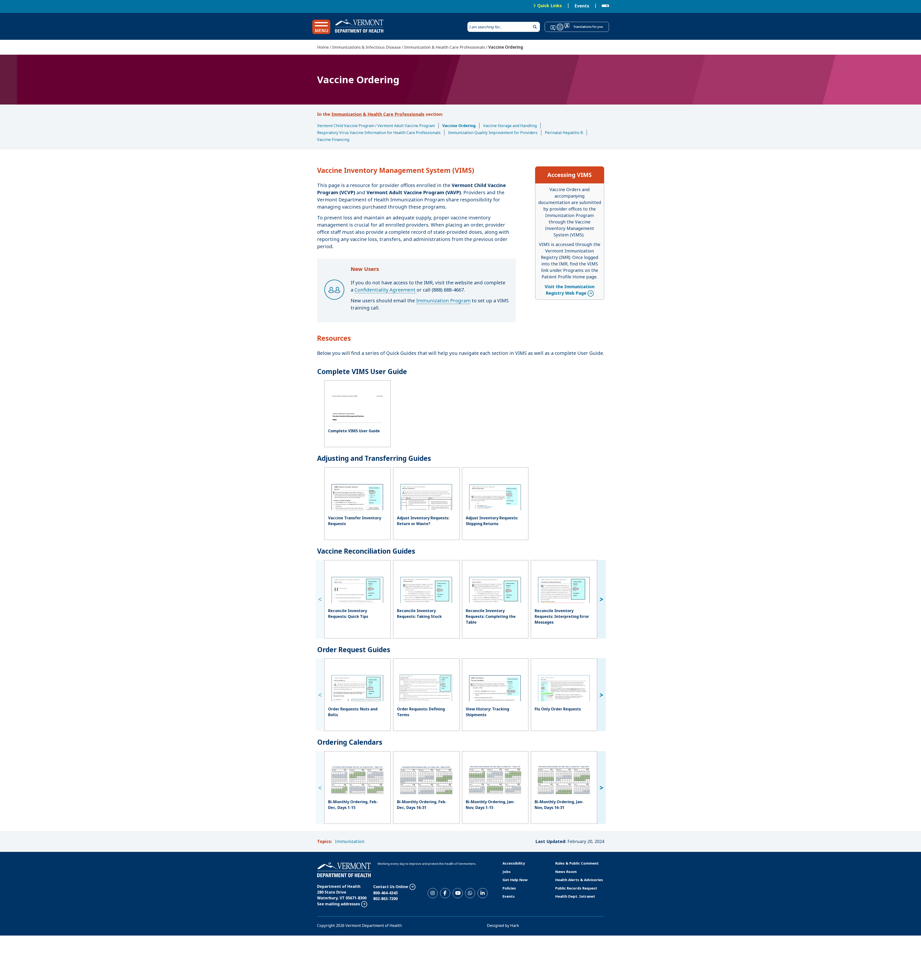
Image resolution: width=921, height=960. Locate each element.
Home (323, 47)
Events (581, 6)
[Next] (601, 599)
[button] (321, 27)
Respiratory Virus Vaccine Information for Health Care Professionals (379, 132)
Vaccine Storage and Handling (510, 125)
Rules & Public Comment (577, 863)
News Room (566, 871)
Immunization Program (443, 300)
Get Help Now (515, 879)
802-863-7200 (385, 898)
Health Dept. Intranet (575, 896)
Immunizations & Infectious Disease (366, 47)
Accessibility (513, 863)
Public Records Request (576, 888)
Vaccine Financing (333, 139)
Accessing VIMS (569, 175)
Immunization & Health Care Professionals (444, 47)
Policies (509, 888)
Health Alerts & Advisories (579, 879)
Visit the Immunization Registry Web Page (570, 290)
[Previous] (320, 599)
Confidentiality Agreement (385, 290)
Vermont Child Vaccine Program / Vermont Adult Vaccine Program (376, 125)
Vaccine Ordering (459, 125)
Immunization (349, 841)
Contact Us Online (390, 886)
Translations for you (588, 27)
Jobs (506, 871)
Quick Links (549, 5)
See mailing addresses (338, 904)
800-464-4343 (385, 893)
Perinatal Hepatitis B (564, 132)
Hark (514, 925)
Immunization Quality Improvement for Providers (492, 132)
